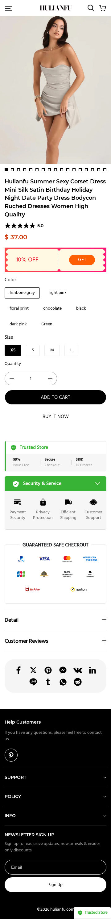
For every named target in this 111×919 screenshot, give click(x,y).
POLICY (13, 796)
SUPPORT (15, 777)
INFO (10, 815)
